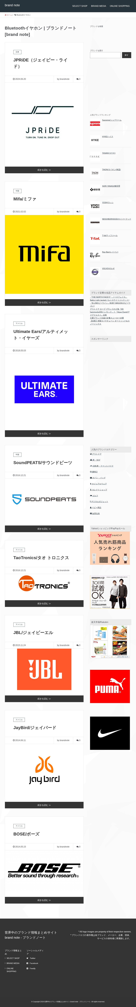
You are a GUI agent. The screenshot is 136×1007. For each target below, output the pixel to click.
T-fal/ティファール (110, 235)
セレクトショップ (99, 490)
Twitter (32, 958)
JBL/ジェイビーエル (33, 632)
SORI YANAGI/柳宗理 (111, 186)
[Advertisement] (110, 85)
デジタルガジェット (99, 502)
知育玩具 (96, 513)
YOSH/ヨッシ (107, 202)
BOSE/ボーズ (26, 834)
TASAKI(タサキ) (108, 153)
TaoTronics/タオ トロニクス (41, 557)
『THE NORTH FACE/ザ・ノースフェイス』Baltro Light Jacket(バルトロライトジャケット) (109, 298)
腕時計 (95, 472)
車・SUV (96, 460)
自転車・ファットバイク (102, 466)
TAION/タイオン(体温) (111, 169)
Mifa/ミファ (24, 199)
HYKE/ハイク (107, 136)
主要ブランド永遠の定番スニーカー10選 (107, 318)
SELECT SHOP (79, 6)
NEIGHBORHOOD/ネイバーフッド (116, 219)
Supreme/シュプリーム (112, 120)
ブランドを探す (96, 50)
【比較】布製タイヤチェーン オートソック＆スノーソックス (110, 322)
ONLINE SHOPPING (120, 6)
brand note (12, 5)
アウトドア (96, 454)
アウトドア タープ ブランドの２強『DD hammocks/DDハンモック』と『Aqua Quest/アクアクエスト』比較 (110, 312)
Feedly (32, 968)
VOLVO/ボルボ (108, 268)
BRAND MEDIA (98, 6)
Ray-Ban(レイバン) (110, 252)
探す (126, 55)
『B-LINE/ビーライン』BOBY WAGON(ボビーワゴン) (110, 304)
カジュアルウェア (99, 484)
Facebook (34, 963)
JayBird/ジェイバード (34, 727)
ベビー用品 (96, 507)
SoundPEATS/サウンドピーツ (42, 462)
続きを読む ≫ (44, 170)
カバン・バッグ (98, 478)
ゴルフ (95, 496)
